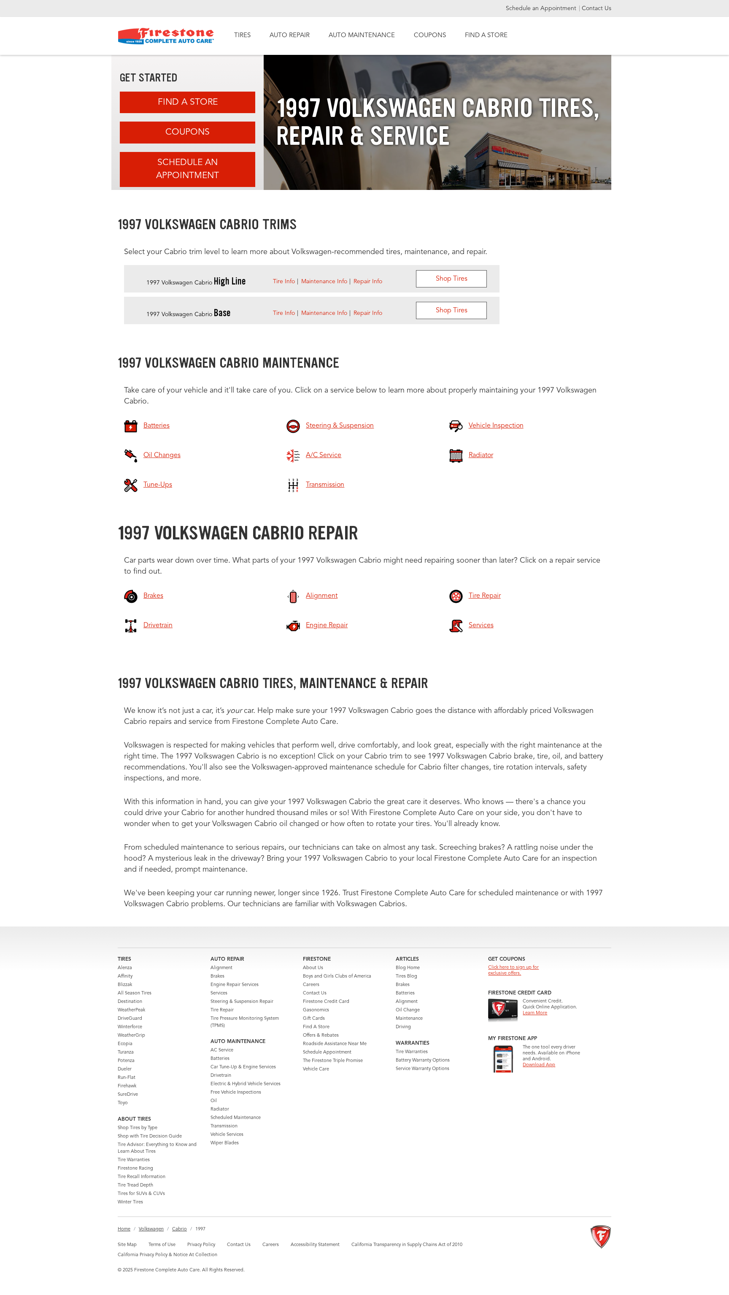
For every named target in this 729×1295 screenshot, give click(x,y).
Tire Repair (222, 1010)
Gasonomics (316, 1010)
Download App (539, 1065)
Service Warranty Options (422, 1069)
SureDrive (128, 1094)
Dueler (125, 1069)
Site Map (127, 1245)
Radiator (220, 1109)
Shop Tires (451, 279)
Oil (214, 1101)
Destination (130, 1002)
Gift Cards (314, 1018)
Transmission (224, 1126)
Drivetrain (221, 1075)
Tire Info (284, 281)
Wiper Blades (225, 1143)
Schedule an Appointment (542, 8)
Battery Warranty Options (423, 1060)
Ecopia (125, 1044)
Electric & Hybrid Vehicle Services (246, 1084)
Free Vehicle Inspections (236, 1092)
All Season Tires (134, 993)
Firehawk (127, 1086)
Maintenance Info (324, 281)
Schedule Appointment (327, 1052)
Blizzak (125, 985)
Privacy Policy (201, 1245)
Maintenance (409, 1018)
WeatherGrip (131, 1035)
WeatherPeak (131, 1010)
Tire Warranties (134, 1160)
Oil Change (408, 1010)
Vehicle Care (316, 1069)
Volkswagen (151, 1229)
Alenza (125, 968)
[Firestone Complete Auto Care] (166, 36)
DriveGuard (130, 1018)
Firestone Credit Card (326, 1002)
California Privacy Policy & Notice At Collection (167, 1255)
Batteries (220, 1059)
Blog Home (408, 968)
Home (124, 1229)
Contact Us (596, 8)
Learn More (535, 1013)
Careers (311, 985)
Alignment (221, 968)
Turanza (126, 1052)
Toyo (123, 1103)
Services (219, 993)
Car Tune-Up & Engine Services (243, 1067)
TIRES (242, 36)
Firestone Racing (135, 1168)
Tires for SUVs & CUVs (141, 1194)
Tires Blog (406, 976)
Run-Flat (126, 1078)
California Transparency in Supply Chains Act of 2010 (406, 1245)
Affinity (125, 976)
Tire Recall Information (141, 1177)
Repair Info (368, 281)
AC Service (222, 1050)
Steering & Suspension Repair (242, 1002)
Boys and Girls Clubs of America (337, 976)
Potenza (126, 1061)
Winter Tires (130, 1202)
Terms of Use (162, 1245)
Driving (403, 1027)
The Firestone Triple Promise (333, 1061)
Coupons (187, 132)
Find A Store (188, 102)
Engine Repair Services (235, 985)
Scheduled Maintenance (236, 1118)
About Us (313, 968)
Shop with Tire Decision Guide (150, 1136)
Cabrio (179, 1229)
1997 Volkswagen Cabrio (196, 283)
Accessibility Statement (315, 1245)
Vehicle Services (227, 1134)
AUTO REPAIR (290, 36)
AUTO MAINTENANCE (362, 36)
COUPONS (430, 36)
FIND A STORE (486, 36)
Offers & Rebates (321, 1035)
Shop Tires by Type (137, 1128)
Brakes (217, 976)
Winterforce (130, 1027)
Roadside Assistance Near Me (335, 1044)
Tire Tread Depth (135, 1185)
